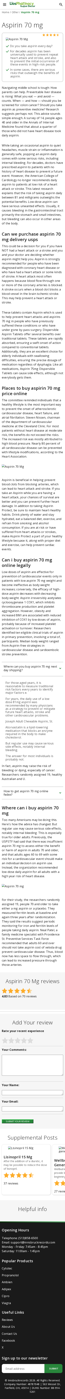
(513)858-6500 (28, 1238)
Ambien (7, 1282)
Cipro (5, 1296)
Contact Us (9, 1334)
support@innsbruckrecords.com (33, 1242)
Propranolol (10, 1275)
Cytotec (7, 1268)
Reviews (7, 1320)
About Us (8, 1327)
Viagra (6, 1303)
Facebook (8, 1341)
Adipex (6, 1289)
